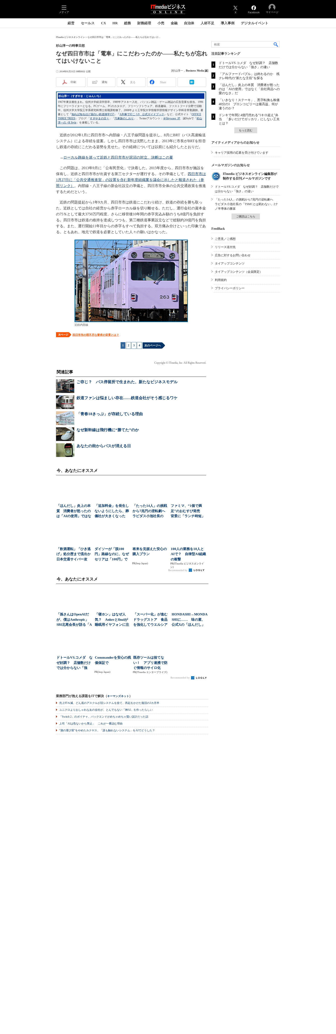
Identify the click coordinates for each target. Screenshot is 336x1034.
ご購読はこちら (245, 216)
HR (115, 23)
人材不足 (207, 23)
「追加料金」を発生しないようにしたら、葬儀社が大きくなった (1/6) (112, 511)
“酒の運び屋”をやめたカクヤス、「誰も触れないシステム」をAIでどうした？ (107, 730)
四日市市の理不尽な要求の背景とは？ (95, 335)
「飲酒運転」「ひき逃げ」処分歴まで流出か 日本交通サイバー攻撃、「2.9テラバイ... (74, 554)
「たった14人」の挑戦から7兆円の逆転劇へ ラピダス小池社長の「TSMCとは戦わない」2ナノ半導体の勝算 (246, 204)
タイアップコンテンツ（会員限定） (238, 271)
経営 (71, 23)
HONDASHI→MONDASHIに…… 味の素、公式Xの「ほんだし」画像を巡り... (190, 619)
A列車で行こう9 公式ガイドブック (142, 114)
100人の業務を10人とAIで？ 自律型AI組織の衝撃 (188, 554)
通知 (104, 82)
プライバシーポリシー (230, 288)
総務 (127, 23)
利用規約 (221, 280)
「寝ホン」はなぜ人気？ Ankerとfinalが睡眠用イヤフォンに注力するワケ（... (112, 619)
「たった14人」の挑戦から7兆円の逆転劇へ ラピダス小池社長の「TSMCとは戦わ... (150, 511)
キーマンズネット (118, 696)
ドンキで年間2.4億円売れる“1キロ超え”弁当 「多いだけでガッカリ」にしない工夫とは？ (249, 119)
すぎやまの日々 (99, 118)
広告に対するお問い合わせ (233, 255)
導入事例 (228, 23)
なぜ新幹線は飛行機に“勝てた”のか (108, 430)
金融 (174, 23)
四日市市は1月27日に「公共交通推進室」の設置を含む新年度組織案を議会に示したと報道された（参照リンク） (131, 180)
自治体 (189, 23)
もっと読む (246, 130)
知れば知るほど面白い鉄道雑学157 (93, 114)
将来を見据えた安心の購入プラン (150, 551)
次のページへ (152, 345)
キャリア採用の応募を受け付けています (241, 152)
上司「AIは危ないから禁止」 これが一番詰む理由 (91, 723)
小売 (160, 23)
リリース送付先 (225, 247)
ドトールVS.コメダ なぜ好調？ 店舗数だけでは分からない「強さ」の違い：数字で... (74, 663)
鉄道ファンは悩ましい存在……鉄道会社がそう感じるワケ (127, 398)
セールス (88, 23)
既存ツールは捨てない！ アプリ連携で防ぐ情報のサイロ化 (150, 663)
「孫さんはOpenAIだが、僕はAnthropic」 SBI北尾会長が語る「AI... (74, 619)
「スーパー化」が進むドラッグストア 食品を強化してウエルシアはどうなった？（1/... (150, 619)
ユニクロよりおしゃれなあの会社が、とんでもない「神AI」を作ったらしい (106, 709)
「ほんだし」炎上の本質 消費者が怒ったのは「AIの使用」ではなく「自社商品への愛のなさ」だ (249, 89)
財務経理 (144, 23)
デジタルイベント (254, 23)
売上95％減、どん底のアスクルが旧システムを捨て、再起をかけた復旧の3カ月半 (109, 703)
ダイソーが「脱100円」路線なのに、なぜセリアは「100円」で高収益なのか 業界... (112, 554)
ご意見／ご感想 (225, 238)
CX (103, 23)
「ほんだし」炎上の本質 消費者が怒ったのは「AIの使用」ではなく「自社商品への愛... (73, 511)
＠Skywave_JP (171, 118)
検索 (276, 44)
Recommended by (178, 570)
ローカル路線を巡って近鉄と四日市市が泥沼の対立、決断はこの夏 (118, 157)
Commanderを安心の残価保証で (113, 660)
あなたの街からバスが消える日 (104, 446)
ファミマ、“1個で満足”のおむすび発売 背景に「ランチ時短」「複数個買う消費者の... (188, 511)
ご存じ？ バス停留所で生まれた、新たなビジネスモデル (127, 382)
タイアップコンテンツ (230, 263)
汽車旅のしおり (124, 118)
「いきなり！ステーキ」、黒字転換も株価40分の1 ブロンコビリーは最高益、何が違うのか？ (249, 104)
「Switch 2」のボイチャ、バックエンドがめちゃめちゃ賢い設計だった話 (103, 716)
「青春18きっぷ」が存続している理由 (110, 414)
